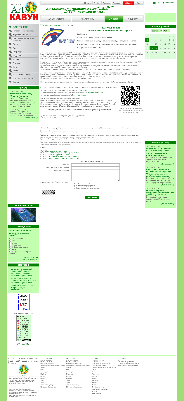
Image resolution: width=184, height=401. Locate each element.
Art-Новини (87, 3)
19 (156, 48)
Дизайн (16, 44)
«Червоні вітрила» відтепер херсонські (64, 153)
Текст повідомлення (61, 171)
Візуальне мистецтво (22, 34)
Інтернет (15, 243)
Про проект (117, 3)
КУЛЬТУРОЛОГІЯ (20, 27)
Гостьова (106, 3)
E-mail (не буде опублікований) (57, 167)
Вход (158, 3)
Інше (13, 249)
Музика (16, 59)
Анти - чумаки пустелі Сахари (128, 365)
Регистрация (170, 3)
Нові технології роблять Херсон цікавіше (64, 159)
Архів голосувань (30, 260)
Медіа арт (17, 55)
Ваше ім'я (65, 164)
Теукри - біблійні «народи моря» (129, 363)
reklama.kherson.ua (95, 93)
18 (151, 48)
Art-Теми (113, 19)
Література (17, 52)
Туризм (16, 82)
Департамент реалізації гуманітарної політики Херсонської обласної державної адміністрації (21, 272)
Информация (96, 393)
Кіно (14, 48)
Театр (15, 71)
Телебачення (17, 238)
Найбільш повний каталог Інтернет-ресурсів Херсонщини (22, 287)
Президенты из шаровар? (126, 361)
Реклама (16, 63)
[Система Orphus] (23, 310)
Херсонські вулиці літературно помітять (64, 157)
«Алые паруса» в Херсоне (59, 155)
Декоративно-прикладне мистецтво (23, 39)
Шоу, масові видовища (23, 78)
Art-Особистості (56, 19)
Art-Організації (88, 19)
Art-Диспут (129, 3)
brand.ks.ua (82, 91)
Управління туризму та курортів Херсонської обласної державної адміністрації (24, 280)
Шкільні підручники (19, 247)
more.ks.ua (82, 95)
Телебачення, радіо (21, 74)
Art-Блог (97, 3)
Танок (15, 67)
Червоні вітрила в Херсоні (59, 151)
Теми (46, 25)
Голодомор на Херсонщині (25, 31)
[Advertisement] (23, 163)
